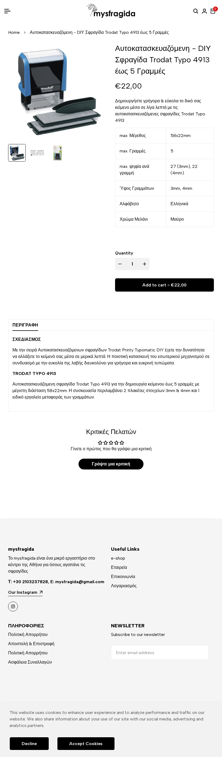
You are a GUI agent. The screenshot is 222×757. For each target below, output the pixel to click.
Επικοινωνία (123, 576)
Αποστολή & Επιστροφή (31, 643)
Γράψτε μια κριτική (111, 463)
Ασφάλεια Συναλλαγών (30, 662)
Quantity (124, 253)
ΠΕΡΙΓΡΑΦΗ (25, 325)
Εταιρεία (119, 567)
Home (14, 32)
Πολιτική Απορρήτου (28, 634)
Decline (29, 743)
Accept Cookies (86, 743)
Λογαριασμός (124, 585)
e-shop (118, 558)
